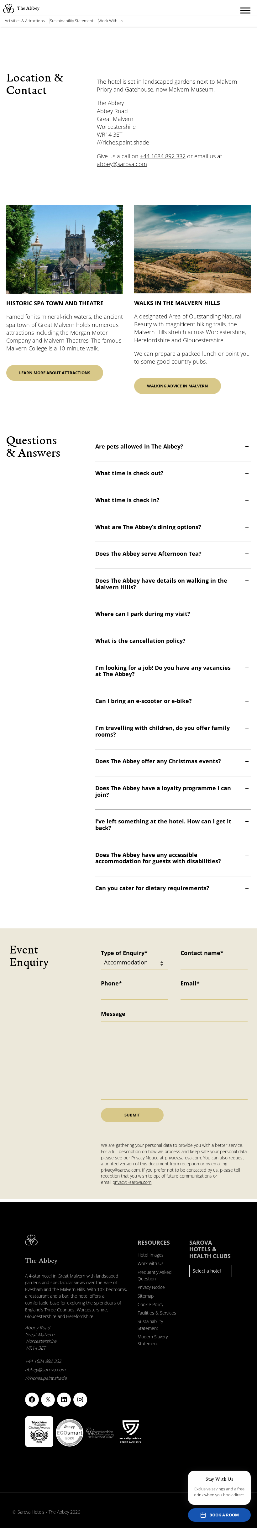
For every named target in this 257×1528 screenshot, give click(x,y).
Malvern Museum (191, 89)
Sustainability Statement (71, 21)
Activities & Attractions (25, 21)
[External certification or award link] (39, 1431)
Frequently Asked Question (154, 1275)
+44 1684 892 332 (163, 156)
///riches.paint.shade (123, 142)
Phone (111, 983)
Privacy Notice (151, 1287)
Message (113, 1013)
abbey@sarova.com (122, 164)
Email (190, 983)
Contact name (202, 953)
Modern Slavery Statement (153, 1340)
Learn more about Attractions (54, 372)
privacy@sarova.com (120, 1170)
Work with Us (110, 21)
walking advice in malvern (177, 386)
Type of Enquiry (124, 953)
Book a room (224, 1515)
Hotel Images (151, 1255)
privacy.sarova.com (183, 1158)
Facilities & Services (157, 1313)
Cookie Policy (150, 1304)
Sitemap (146, 1296)
